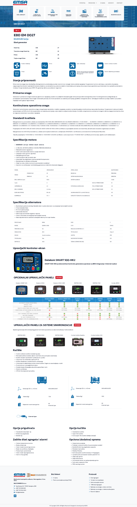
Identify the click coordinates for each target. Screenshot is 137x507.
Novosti (111, 3)
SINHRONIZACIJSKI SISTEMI (53, 15)
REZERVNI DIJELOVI (116, 14)
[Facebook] (15, 496)
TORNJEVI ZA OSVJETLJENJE (37, 15)
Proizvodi (91, 3)
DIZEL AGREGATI (21, 14)
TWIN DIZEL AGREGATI (69, 15)
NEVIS (85, 505)
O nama (102, 3)
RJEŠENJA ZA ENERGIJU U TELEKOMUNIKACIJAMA (101, 16)
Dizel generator (20, 42)
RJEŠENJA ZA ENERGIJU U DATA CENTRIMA (84, 16)
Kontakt (119, 3)
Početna (82, 3)
